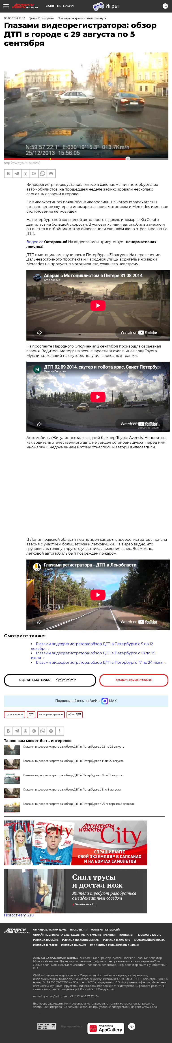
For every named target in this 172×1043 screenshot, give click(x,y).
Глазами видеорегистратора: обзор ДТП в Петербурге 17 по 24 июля (99, 662)
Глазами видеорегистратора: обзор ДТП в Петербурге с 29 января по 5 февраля (79, 804)
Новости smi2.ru (19, 915)
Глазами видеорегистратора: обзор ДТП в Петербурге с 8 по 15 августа (72, 775)
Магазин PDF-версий (105, 929)
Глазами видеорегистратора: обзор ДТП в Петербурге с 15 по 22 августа (73, 761)
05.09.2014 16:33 (14, 18)
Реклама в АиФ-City (116, 940)
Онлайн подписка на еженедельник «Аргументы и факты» (74, 934)
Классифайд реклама (149, 940)
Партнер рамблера (71, 1026)
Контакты (126, 934)
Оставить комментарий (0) (134, 680)
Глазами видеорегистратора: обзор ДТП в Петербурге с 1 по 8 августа (72, 789)
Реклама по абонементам (80, 940)
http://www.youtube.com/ (22, 163)
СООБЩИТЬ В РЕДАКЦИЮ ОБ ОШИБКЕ (114, 945)
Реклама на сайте (45, 940)
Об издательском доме (50, 929)
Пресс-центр (78, 929)
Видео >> (35, 242)
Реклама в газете (149, 934)
